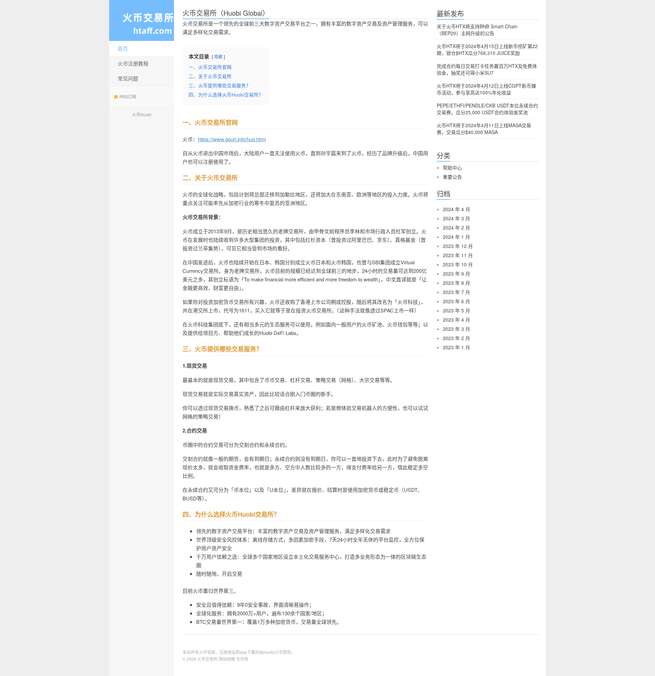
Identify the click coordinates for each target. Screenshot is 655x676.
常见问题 (128, 78)
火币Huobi (141, 114)
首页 (123, 48)
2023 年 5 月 (456, 310)
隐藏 (218, 56)
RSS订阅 (127, 96)
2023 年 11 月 (458, 255)
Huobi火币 (273, 652)
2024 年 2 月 (456, 227)
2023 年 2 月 (456, 338)
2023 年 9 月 (456, 273)
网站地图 (227, 659)
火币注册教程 (133, 63)
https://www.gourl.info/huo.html (232, 139)
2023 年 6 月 (456, 301)
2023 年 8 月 (456, 282)
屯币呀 (242, 659)
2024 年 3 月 (456, 218)
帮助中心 (452, 167)
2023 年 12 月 (458, 246)
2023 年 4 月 (456, 319)
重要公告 (452, 176)
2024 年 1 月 (456, 236)
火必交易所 (141, 20)
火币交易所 (207, 659)
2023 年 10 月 (458, 264)
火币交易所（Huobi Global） (226, 13)
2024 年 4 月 (456, 209)
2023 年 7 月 (456, 292)
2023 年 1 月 (456, 347)
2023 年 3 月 (456, 328)
